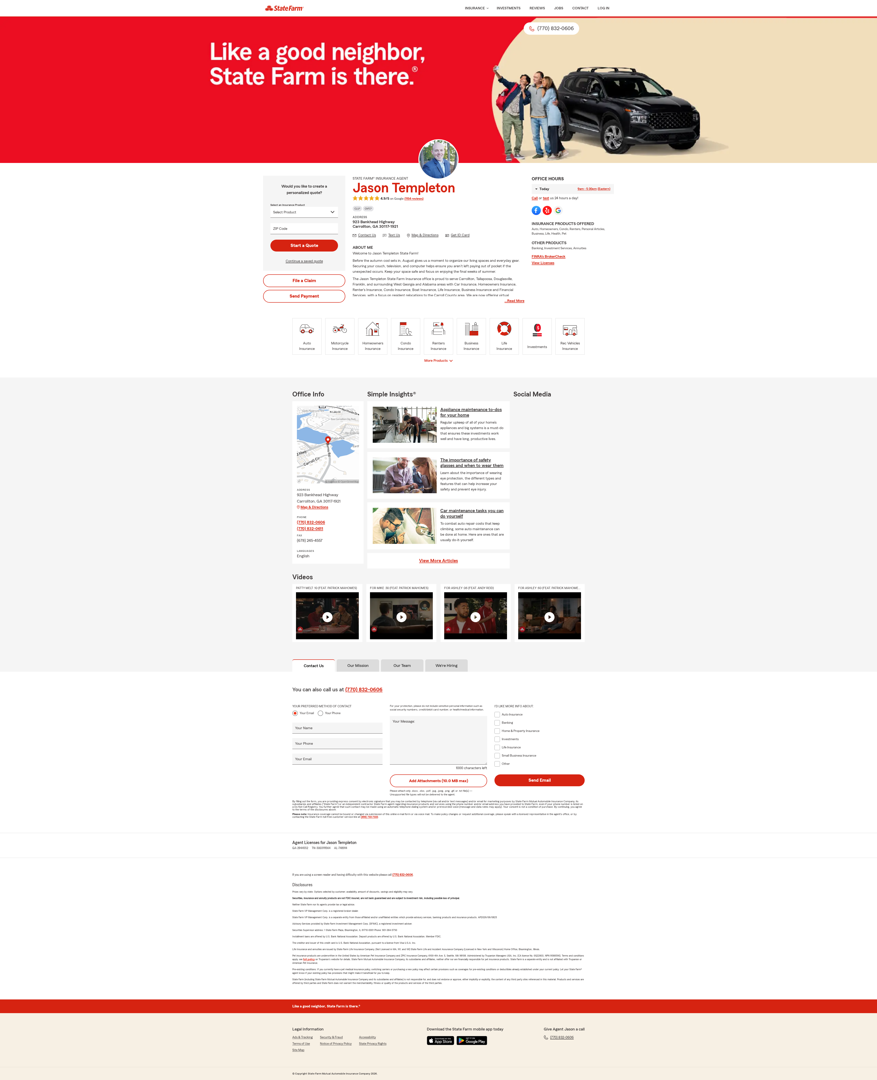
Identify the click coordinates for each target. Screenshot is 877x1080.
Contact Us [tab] (314, 666)
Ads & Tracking (302, 1037)
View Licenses (543, 263)
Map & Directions (314, 507)
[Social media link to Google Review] (558, 210)
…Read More (514, 301)
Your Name (303, 728)
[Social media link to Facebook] (536, 210)
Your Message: (404, 721)
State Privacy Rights (372, 1043)
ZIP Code (280, 229)
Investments (508, 8)
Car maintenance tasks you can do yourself (472, 514)
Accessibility (367, 1037)
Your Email (307, 713)
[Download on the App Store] (440, 1040)
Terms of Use (301, 1043)
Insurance (475, 8)
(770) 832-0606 (311, 522)
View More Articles (438, 560)
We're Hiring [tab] (446, 665)
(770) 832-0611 (310, 529)
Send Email (539, 780)
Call (535, 198)
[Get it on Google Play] (472, 1040)
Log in (603, 8)
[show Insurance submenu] (487, 8)
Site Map (298, 1050)
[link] (284, 8)
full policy (309, 959)
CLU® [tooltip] (357, 208)
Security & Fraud (331, 1037)
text (546, 198)
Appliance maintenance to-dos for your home (471, 412)
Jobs (558, 8)
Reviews (537, 8)
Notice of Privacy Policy (336, 1043)
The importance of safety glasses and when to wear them (472, 463)
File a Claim (304, 280)
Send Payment (304, 296)
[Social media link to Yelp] (547, 210)
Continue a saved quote (304, 261)
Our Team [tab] (402, 665)
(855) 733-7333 (369, 816)
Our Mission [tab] (358, 665)
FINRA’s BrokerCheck (548, 256)
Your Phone (333, 713)
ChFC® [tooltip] (368, 208)
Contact (580, 8)
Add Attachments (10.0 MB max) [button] (438, 781)
